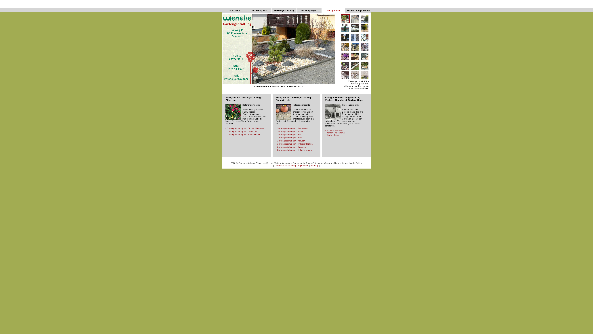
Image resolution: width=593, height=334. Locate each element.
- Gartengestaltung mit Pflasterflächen (294, 144)
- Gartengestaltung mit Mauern (290, 141)
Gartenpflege (308, 10)
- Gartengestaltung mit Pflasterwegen (294, 150)
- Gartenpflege (332, 135)
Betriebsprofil (259, 10)
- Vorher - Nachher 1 (335, 130)
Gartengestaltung (284, 10)
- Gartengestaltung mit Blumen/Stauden (244, 128)
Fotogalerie (333, 10)
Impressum (303, 165)
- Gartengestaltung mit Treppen (291, 147)
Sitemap (314, 165)
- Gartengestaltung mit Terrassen (291, 128)
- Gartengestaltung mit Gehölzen (241, 131)
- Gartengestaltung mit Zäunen (290, 131)
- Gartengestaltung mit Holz (289, 134)
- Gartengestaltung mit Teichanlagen (243, 134)
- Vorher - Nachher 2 (335, 133)
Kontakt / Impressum (358, 10)
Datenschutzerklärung (285, 165)
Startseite (234, 10)
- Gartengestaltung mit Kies (289, 138)
